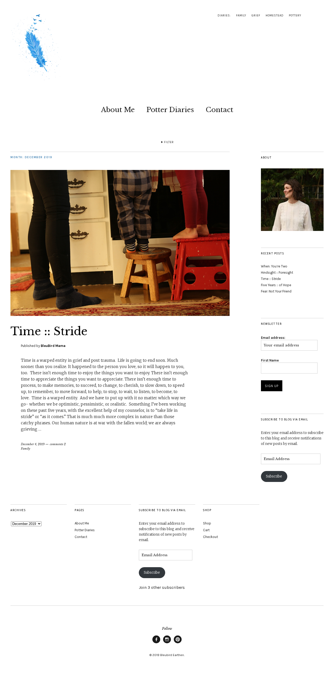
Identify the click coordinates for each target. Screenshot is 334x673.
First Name (270, 360)
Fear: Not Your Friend (276, 291)
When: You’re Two (274, 266)
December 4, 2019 (33, 444)
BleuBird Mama (53, 346)
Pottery (295, 15)
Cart (206, 530)
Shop (207, 523)
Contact (219, 110)
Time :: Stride (48, 331)
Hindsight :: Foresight (277, 272)
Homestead (275, 15)
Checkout (210, 537)
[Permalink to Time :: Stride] (120, 314)
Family (241, 15)
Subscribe (274, 476)
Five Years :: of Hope (276, 285)
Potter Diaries (170, 110)
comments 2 (58, 444)
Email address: (273, 338)
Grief (256, 15)
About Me (118, 110)
